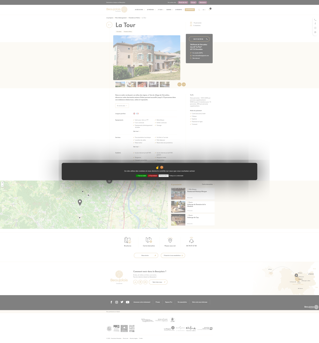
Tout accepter (142, 175)
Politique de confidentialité (176, 175)
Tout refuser (153, 175)
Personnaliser (164, 175)
